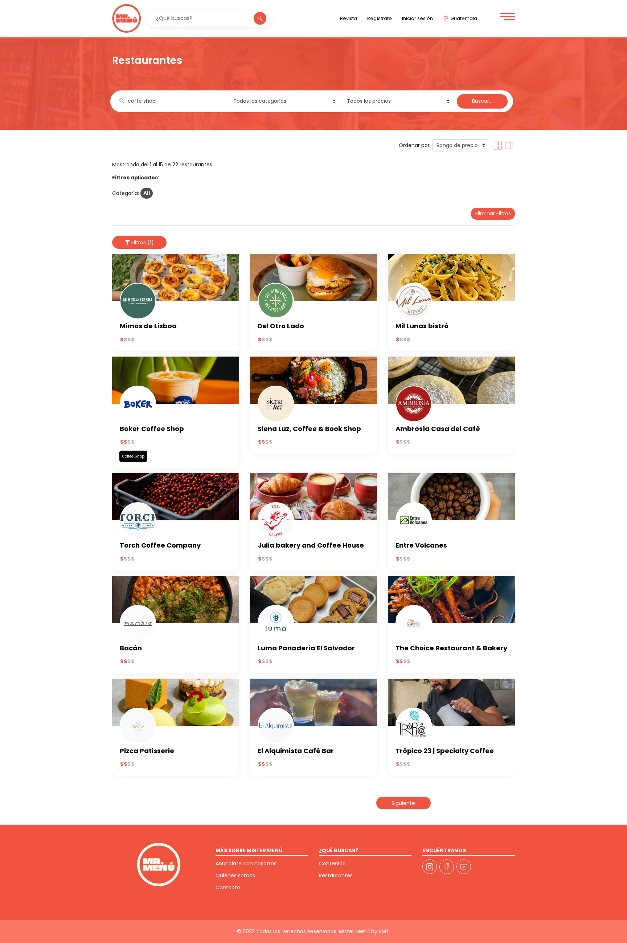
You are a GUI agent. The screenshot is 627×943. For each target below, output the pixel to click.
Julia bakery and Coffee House (311, 545)
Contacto (228, 887)
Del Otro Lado (281, 325)
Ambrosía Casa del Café (438, 428)
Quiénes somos (235, 875)
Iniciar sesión (417, 18)
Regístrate (379, 18)
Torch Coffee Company (160, 545)
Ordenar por (414, 145)
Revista (348, 18)
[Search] (260, 18)
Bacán (131, 648)
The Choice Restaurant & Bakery (451, 648)
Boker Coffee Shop (152, 428)
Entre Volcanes (421, 545)
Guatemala (463, 18)
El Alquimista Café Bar (296, 750)
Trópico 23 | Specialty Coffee (445, 750)
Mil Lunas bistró (422, 325)
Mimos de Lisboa (148, 325)
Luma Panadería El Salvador (306, 648)
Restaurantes (336, 875)
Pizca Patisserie (147, 750)
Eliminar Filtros (493, 213)
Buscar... (482, 101)
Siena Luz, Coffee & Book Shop (309, 428)
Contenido (332, 863)
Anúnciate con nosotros (246, 863)
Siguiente (403, 803)
